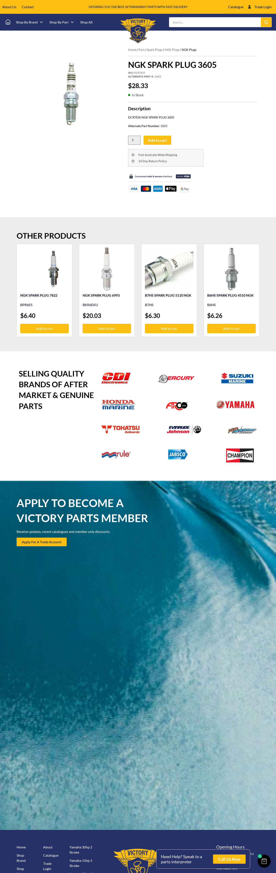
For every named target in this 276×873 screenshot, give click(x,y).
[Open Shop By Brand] (41, 22)
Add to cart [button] (44, 328)
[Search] (266, 22)
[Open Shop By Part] (72, 22)
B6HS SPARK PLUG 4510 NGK (230, 295)
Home (132, 49)
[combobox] (215, 22)
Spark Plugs (154, 49)
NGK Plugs (172, 49)
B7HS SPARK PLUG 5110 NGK (168, 295)
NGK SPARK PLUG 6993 (101, 295)
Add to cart (157, 140)
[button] (264, 861)
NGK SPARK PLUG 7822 (38, 295)
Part (141, 49)
